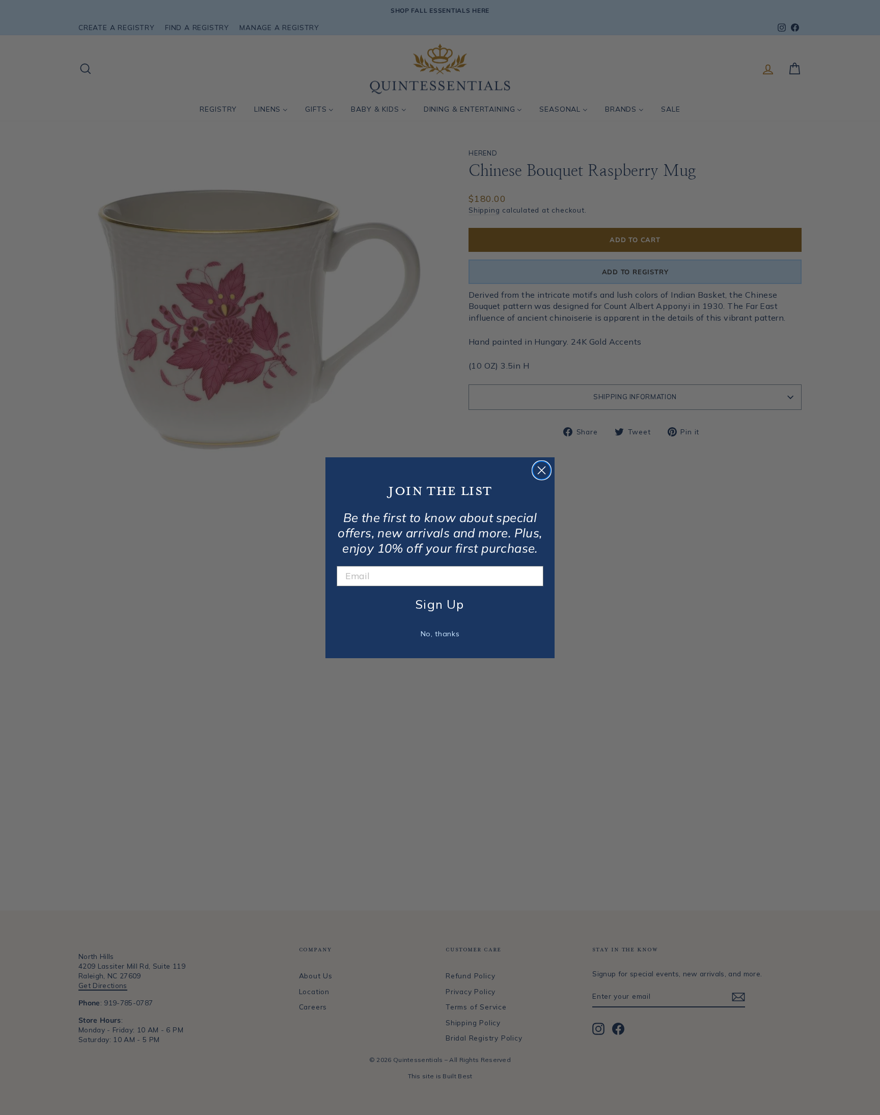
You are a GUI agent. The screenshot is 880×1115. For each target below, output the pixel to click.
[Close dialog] (542, 470)
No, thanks (440, 633)
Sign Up (440, 604)
